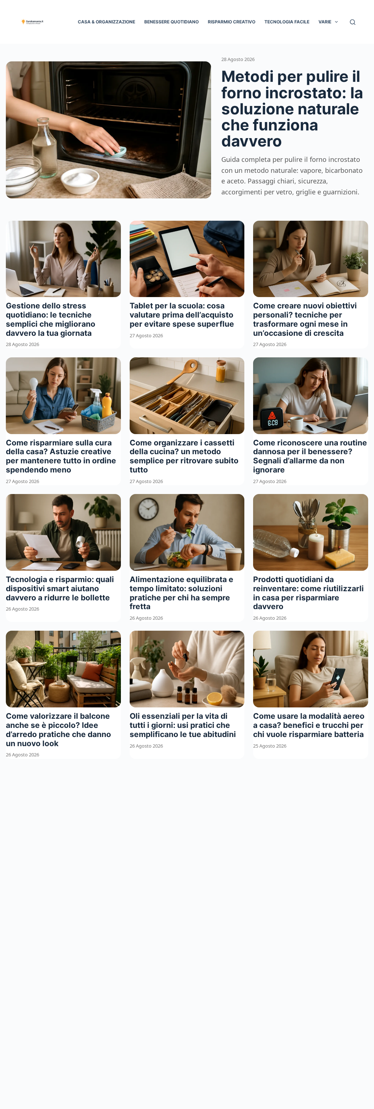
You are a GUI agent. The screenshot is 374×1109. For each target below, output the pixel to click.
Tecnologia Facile (286, 21)
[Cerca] (352, 22)
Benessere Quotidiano (171, 21)
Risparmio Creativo (231, 21)
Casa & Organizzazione (106, 21)
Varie (324, 21)
